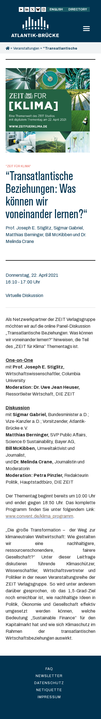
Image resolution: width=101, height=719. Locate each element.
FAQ (49, 669)
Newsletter (49, 676)
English (56, 9)
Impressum (49, 697)
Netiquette (49, 690)
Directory (77, 9)
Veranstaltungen (26, 48)
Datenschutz (49, 683)
